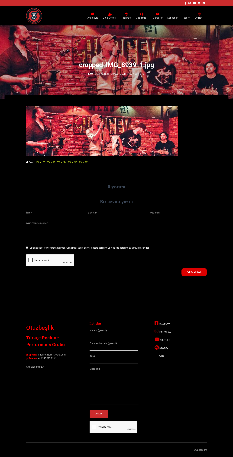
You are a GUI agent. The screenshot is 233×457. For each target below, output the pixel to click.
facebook (185, 3)
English (199, 17)
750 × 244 (61, 162)
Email (161, 356)
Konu (92, 356)
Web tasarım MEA (35, 367)
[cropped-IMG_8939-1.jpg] (102, 130)
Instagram (165, 332)
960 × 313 (83, 162)
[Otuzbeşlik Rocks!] (34, 16)
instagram (189, 3)
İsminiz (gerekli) (98, 330)
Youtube (165, 340)
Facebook (164, 323)
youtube (194, 3)
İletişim (186, 17)
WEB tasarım (200, 450)
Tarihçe (127, 17)
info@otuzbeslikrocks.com (52, 354)
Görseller (158, 17)
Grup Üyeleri (109, 17)
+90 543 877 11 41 (47, 358)
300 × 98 (51, 162)
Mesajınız (95, 369)
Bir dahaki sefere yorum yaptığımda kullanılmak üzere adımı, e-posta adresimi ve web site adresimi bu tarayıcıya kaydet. (89, 248)
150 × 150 (40, 162)
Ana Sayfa (92, 17)
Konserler (172, 17)
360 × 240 (72, 162)
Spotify (163, 348)
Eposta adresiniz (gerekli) (103, 343)
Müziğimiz (141, 17)
